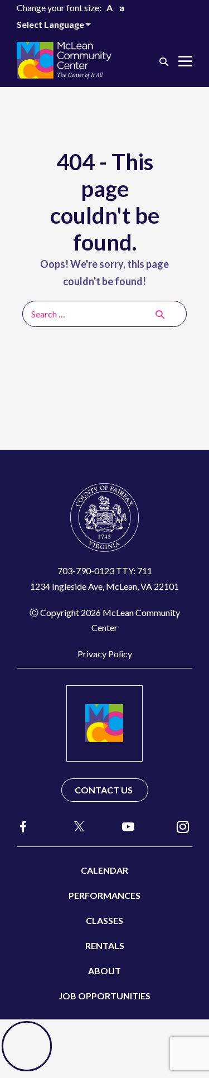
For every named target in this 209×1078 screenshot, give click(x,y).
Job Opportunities (104, 995)
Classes (104, 920)
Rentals (104, 945)
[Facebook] (23, 826)
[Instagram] (183, 826)
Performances (104, 895)
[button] (163, 61)
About (104, 970)
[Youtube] (128, 826)
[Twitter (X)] (74, 826)
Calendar (104, 870)
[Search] (160, 314)
